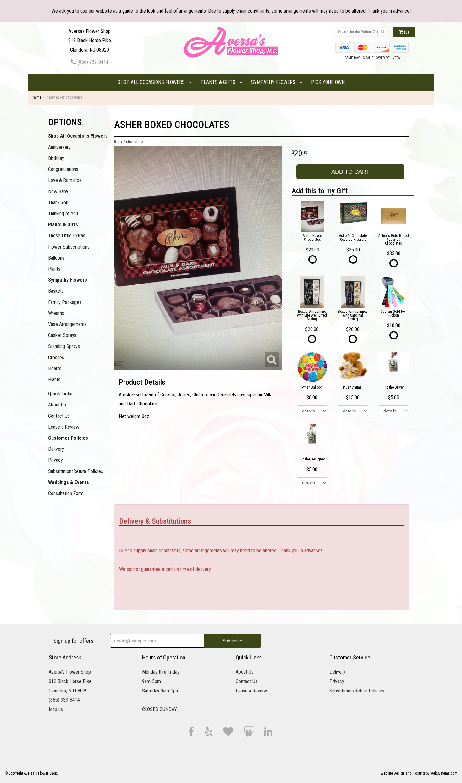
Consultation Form (66, 493)
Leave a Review (63, 427)
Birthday (56, 158)
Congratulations (63, 169)
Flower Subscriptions (69, 247)
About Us (57, 405)
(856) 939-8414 (92, 62)
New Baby (58, 192)
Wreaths (56, 313)
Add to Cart (350, 171)
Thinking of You (63, 214)
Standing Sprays (64, 346)
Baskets (56, 291)
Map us (56, 709)
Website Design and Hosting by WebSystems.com (419, 773)
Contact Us (59, 416)
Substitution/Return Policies (75, 471)
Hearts (54, 369)
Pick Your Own (328, 82)
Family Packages (64, 302)
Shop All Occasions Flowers (151, 82)
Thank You (58, 203)
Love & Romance (65, 180)
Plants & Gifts (218, 82)
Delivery (56, 449)
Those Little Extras (66, 236)
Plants (54, 269)
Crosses (56, 358)
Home (37, 97)
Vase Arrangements (67, 324)
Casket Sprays (62, 335)
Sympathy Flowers (273, 82)
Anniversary (59, 147)
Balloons (56, 258)
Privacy (55, 460)
